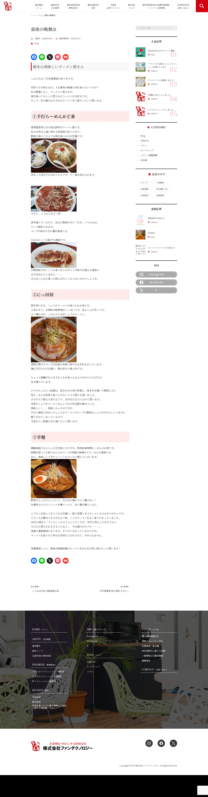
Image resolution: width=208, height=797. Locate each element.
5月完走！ (152, 233)
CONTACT (183, 6)
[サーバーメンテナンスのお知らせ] (140, 249)
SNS (113, 6)
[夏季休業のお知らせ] (140, 220)
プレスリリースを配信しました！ (161, 80)
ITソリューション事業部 (44, 681)
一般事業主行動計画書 (152, 655)
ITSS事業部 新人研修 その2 (113, 590)
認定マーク (37, 650)
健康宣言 (146, 660)
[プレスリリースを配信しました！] (140, 82)
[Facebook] (34, 57)
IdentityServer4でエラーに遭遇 (161, 50)
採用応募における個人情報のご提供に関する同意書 (49, 706)
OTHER (150, 629)
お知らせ (154, 71)
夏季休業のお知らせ (156, 218)
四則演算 (143, 189)
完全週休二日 (161, 189)
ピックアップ (147, 150)
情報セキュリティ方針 (152, 641)
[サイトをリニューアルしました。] (140, 111)
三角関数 (159, 183)
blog (36, 43)
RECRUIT (93, 6)
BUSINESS (73, 6)
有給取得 (143, 195)
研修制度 (159, 195)
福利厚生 (36, 645)
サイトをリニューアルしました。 (161, 109)
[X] (50, 57)
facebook (156, 282)
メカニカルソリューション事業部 (48, 671)
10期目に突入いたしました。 (160, 95)
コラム (144, 145)
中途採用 (36, 697)
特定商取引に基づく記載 (153, 650)
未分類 (144, 160)
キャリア (143, 183)
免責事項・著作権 (150, 645)
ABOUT (55, 6)
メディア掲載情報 (149, 155)
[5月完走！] (140, 234)
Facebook (92, 641)
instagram (156, 274)
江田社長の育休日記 (41, 655)
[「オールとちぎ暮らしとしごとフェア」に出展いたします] (140, 67)
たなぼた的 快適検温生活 (47, 590)
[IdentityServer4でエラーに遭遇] (140, 52)
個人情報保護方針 (150, 636)
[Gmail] (66, 57)
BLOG (131, 6)
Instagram (92, 636)
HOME (39, 6)
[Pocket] (58, 57)
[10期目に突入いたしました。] (140, 96)
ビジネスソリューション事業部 (47, 676)
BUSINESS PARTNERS (156, 6)
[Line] (42, 57)
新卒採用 (36, 701)
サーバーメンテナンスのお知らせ (161, 247)
